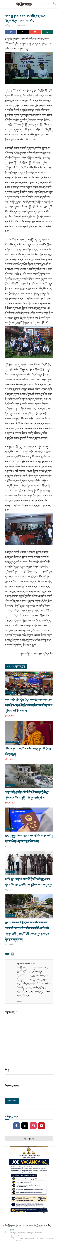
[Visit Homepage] (24, 4)
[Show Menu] (3, 4)
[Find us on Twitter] (24, 1125)
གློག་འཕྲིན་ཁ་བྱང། (12, 1085)
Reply (20, 1001)
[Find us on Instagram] (33, 1125)
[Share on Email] (35, 32)
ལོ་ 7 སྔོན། (33, 964)
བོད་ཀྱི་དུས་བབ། (9, 25)
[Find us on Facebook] (16, 1125)
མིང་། (8, 1070)
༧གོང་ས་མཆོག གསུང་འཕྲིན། (13, 741)
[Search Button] (54, 4)
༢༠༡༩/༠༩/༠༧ (21, 25)
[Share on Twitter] (23, 32)
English (46, 4)
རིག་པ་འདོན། (11, 1012)
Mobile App (10, 692)
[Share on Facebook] (10, 32)
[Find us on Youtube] (41, 1125)
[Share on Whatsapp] (47, 32)
